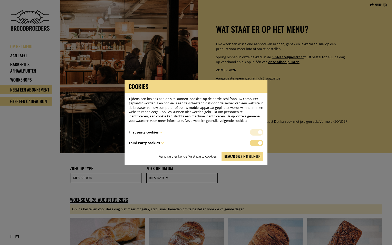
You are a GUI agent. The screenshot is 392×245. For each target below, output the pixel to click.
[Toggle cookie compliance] (256, 143)
